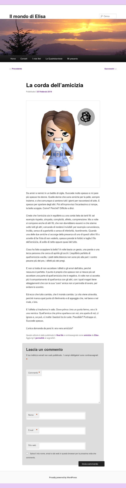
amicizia (87, 335)
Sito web (32, 445)
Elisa (96, 335)
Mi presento (72, 58)
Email (32, 430)
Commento (34, 372)
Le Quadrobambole (54, 58)
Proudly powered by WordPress (63, 477)
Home (13, 58)
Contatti (23, 58)
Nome (32, 414)
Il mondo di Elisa (28, 16)
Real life (59, 335)
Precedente (16, 68)
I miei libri (36, 58)
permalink (39, 338)
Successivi (110, 68)
